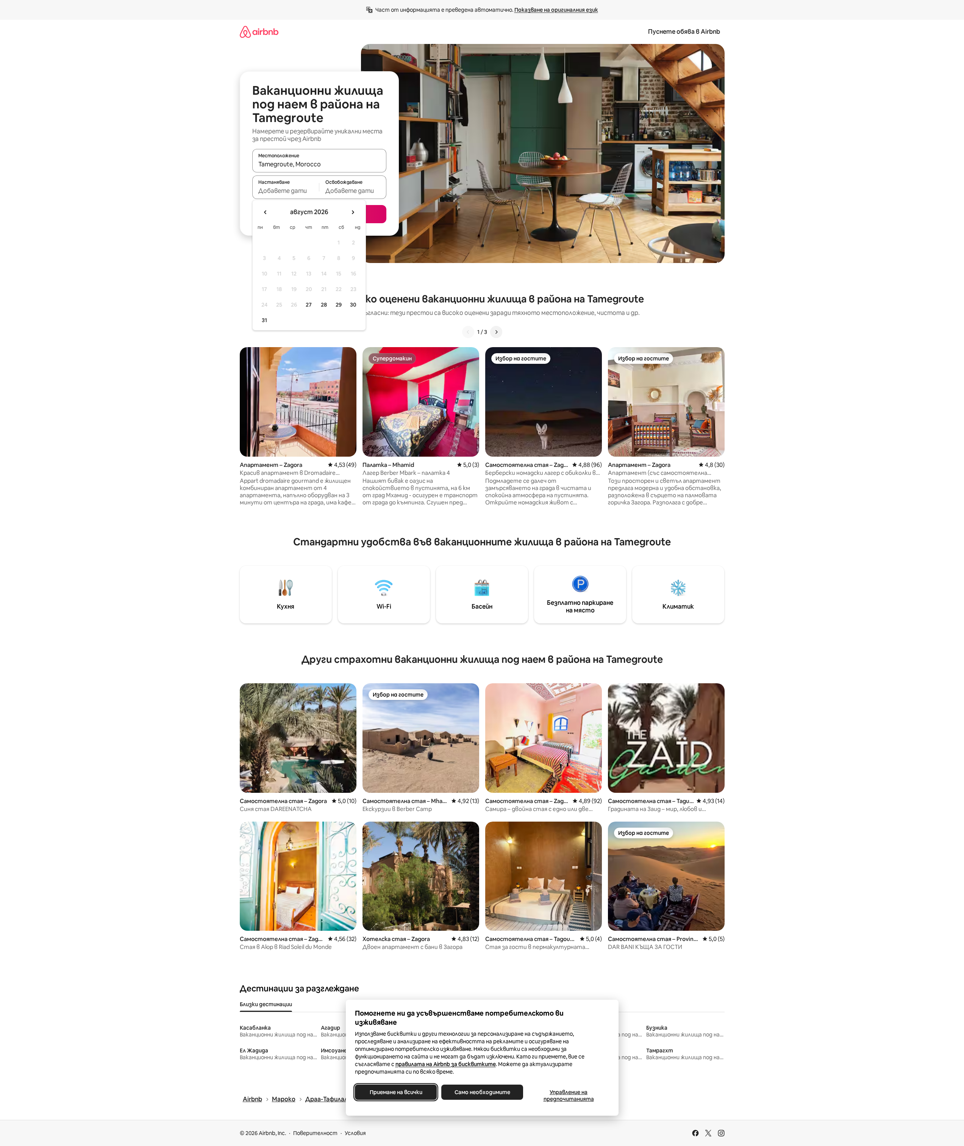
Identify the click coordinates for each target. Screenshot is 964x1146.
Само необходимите (482, 1092)
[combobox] (319, 164)
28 (324, 304)
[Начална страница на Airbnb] (259, 32)
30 (353, 304)
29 (339, 304)
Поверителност (315, 1133)
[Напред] (496, 332)
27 (309, 304)
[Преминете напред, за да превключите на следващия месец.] (352, 212)
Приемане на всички (395, 1092)
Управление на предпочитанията (568, 1095)
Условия (355, 1133)
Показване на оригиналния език (556, 9)
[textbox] (285, 190)
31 (264, 320)
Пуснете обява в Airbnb (684, 32)
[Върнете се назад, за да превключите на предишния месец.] (265, 212)
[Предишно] (468, 332)
